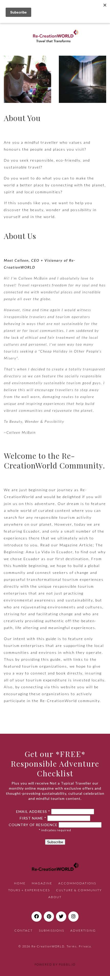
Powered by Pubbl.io (55, 964)
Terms (72, 946)
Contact (23, 930)
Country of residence (33, 825)
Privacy (85, 946)
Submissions (51, 930)
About (55, 897)
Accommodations (77, 883)
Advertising (83, 930)
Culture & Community (79, 890)
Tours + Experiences (29, 890)
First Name (33, 818)
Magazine (42, 883)
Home (20, 883)
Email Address (33, 811)
